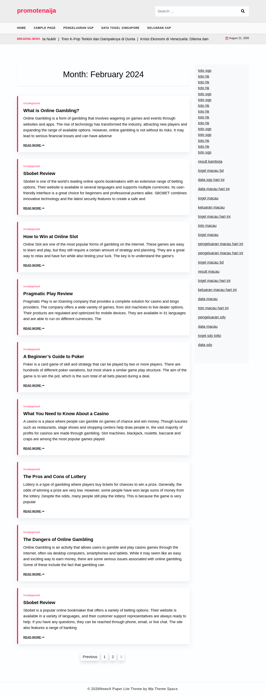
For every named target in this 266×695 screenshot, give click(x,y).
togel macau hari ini (214, 216)
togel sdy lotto (209, 336)
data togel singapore (120, 27)
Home (21, 27)
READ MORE (32, 145)
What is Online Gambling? (51, 110)
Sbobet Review (39, 173)
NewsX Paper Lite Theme (121, 689)
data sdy (205, 345)
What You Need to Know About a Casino (66, 413)
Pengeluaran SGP (78, 27)
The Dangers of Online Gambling (58, 539)
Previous (90, 657)
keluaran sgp (159, 27)
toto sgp (204, 152)
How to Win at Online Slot (50, 236)
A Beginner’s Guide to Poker (53, 356)
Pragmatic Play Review (48, 293)
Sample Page (45, 27)
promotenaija (36, 10)
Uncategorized (31, 103)
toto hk (203, 146)
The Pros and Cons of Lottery (54, 476)
